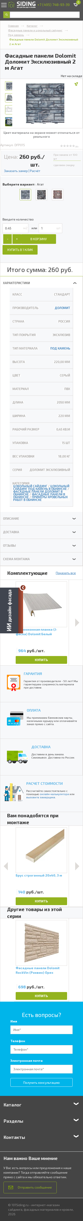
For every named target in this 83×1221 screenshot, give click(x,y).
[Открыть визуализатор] (11, 610)
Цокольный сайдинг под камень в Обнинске (41, 487)
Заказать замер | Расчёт (22, 171)
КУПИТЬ (41, 660)
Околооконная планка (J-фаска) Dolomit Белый (36, 631)
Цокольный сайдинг (30, 486)
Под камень (16, 34)
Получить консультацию (41, 1082)
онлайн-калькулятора (54, 794)
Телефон (17, 1041)
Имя (13, 1021)
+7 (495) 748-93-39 (53, 4)
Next (77, 623)
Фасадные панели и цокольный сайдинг (35, 30)
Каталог (32, 25)
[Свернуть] (23, 587)
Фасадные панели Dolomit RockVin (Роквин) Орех (37, 970)
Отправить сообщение (35, 1187)
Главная (13, 25)
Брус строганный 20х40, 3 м (39, 875)
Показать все (66, 573)
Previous (6, 866)
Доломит (62, 308)
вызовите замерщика (40, 797)
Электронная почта (26, 1060)
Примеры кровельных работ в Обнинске (40, 498)
